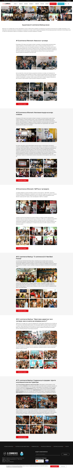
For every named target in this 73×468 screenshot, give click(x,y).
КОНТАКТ (47, 3)
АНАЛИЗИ (26, 3)
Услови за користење (8, 446)
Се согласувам (54, 466)
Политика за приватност (46, 446)
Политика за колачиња (58, 446)
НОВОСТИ (37, 3)
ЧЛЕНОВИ (31, 3)
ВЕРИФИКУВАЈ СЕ (60, 3)
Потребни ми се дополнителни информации (14, 466)
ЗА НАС (15, 3)
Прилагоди (63, 466)
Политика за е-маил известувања (22, 446)
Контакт (67, 446)
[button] (68, 4)
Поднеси (65, 454)
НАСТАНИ (42, 3)
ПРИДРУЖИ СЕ (53, 3)
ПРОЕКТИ (20, 3)
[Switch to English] (65, 4)
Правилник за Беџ (35, 446)
